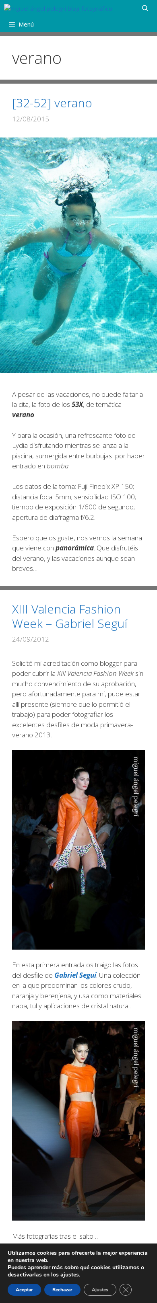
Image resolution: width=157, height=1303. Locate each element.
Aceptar (24, 1290)
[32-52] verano (52, 102)
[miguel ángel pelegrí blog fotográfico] (58, 8)
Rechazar (62, 1290)
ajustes (69, 1274)
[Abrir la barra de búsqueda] (145, 8)
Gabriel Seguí (75, 975)
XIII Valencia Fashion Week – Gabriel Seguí (69, 616)
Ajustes (100, 1290)
